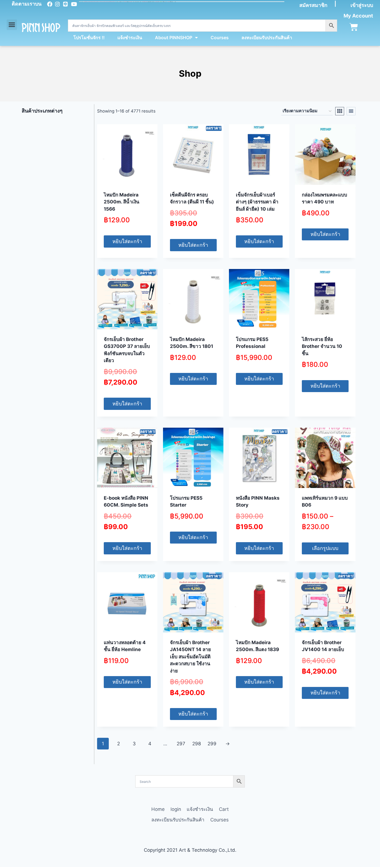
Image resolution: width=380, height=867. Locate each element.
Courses (220, 37)
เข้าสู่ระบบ (362, 5)
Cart (224, 809)
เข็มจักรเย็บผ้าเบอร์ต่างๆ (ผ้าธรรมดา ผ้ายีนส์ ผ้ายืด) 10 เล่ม (257, 202)
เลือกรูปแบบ (325, 548)
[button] (12, 24)
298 (196, 743)
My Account (358, 16)
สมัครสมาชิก (313, 5)
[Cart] (354, 27)
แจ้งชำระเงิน (129, 37)
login (176, 809)
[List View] (351, 111)
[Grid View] (339, 111)
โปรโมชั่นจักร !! (89, 37)
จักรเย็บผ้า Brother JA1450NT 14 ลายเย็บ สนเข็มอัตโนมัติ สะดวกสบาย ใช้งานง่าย (190, 657)
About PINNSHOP (173, 37)
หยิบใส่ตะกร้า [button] (127, 241)
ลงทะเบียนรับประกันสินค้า (266, 37)
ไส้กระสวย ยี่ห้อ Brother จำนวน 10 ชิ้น (322, 346)
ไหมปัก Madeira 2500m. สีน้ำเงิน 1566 (121, 202)
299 (212, 743)
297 (181, 743)
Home (158, 809)
